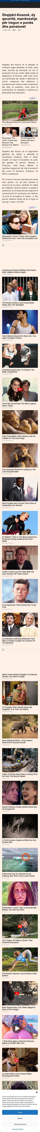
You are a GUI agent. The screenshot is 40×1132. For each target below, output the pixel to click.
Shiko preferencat (20, 1124)
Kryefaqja (5, 10)
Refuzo (20, 1118)
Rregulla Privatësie (17, 1129)
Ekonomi (12, 10)
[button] (37, 1092)
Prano (20, 1112)
